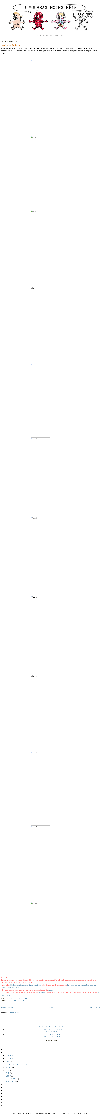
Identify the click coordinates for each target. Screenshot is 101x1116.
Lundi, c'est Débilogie (10, 45)
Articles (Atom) (14, 1012)
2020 (6, 1108)
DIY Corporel (52, 1032)
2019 (6, 1105)
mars (8, 1061)
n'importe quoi (22, 1000)
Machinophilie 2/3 (52, 1037)
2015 (6, 1093)
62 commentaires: (22, 998)
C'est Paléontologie (52, 1029)
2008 (6, 1044)
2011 (6, 1052)
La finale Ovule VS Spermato (52, 1027)
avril (9, 1067)
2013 (6, 1087)
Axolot (50, 990)
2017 (6, 1099)
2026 (6, 1111)
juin (8, 1073)
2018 (6, 1102)
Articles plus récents (7, 1007)
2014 (6, 1090)
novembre (11, 1082)
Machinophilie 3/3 (52, 1034)
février (10, 1058)
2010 (6, 1049)
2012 (6, 1085)
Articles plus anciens (93, 1007)
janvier (10, 1055)
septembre (11, 1079)
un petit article (42, 992)
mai (8, 1070)
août (8, 1076)
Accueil (50, 1007)
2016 (6, 1096)
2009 (6, 1047)
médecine (12, 1000)
